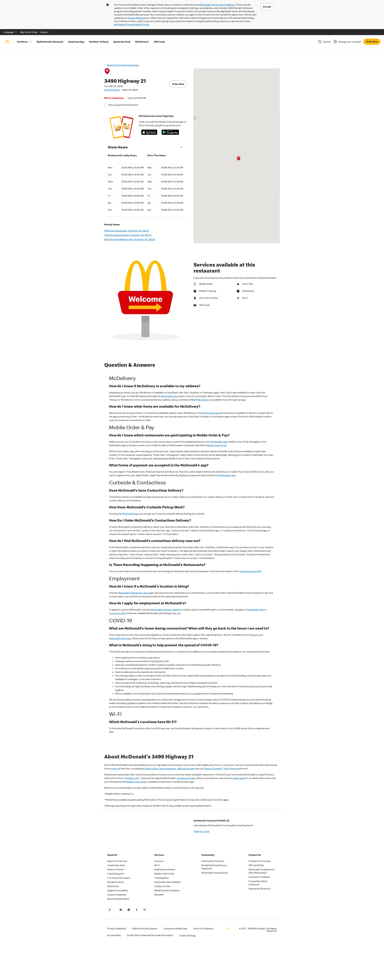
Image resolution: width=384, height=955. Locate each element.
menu (114, 768)
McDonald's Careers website (166, 609)
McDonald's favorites (120, 638)
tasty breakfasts (167, 768)
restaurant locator (186, 778)
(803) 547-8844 (130, 89)
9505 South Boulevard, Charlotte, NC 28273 (126, 230)
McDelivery (204, 399)
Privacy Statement (137, 17)
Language (9, 32)
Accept (267, 6)
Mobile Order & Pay (216, 445)
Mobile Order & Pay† (136, 781)
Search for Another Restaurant (123, 65)
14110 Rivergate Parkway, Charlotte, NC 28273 (127, 235)
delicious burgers (186, 768)
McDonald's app (169, 396)
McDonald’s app (130, 513)
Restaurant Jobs (255, 609)
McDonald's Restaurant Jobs (133, 592)
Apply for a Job (201, 831)
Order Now (372, 41)
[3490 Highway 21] (238, 158)
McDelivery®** (132, 778)
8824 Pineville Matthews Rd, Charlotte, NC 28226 (129, 239)
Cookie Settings (187, 935)
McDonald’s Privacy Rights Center (131, 24)
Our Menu (22, 41)
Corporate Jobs (117, 613)
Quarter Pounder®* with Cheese (220, 768)
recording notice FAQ (250, 571)
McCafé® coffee (149, 768)
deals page (239, 778)
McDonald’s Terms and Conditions (217, 4)
